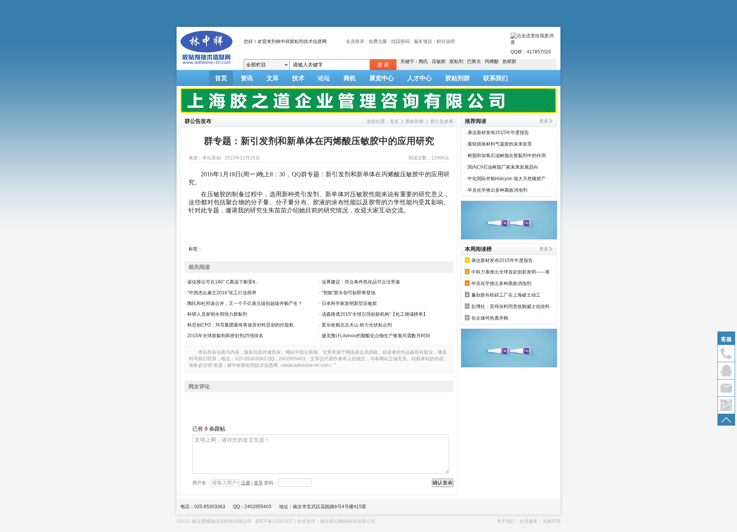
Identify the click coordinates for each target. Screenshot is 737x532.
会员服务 (528, 521)
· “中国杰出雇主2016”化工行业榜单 (220, 292)
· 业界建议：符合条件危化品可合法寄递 (359, 282)
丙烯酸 (492, 61)
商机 (350, 78)
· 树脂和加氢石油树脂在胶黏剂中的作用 (505, 155)
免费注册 (377, 41)
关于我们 (506, 521)
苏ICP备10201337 (274, 521)
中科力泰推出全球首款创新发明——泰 (508, 272)
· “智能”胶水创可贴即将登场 (347, 292)
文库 (272, 78)
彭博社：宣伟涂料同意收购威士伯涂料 (508, 306)
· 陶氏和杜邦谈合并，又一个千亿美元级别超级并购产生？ (243, 303)
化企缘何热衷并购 (487, 318)
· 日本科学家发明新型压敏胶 (348, 303)
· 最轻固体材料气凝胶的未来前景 (498, 144)
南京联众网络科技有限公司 (347, 521)
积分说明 (445, 41)
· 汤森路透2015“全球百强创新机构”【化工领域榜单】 (373, 314)
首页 (221, 78)
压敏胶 (439, 61)
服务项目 (423, 41)
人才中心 (419, 78)
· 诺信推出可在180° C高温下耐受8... (222, 282)
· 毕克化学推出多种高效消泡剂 (496, 190)
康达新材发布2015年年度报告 (499, 260)
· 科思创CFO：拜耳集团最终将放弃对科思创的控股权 (239, 325)
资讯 (247, 78)
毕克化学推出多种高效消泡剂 (498, 283)
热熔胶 (509, 61)
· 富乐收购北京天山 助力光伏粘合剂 (355, 325)
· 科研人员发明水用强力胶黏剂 (216, 314)
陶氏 (423, 61)
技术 (298, 78)
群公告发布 (441, 121)
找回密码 (400, 41)
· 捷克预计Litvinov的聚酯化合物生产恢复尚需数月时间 (374, 335)
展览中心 (381, 78)
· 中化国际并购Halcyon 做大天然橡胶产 (505, 178)
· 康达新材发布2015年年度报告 (497, 132)
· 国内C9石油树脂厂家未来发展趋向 (501, 167)
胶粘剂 (456, 61)
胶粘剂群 (457, 78)
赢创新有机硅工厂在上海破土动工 (503, 295)
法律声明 (551, 521)
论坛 (324, 78)
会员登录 (355, 41)
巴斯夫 (474, 61)
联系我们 (495, 78)
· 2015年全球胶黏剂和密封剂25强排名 (224, 335)
